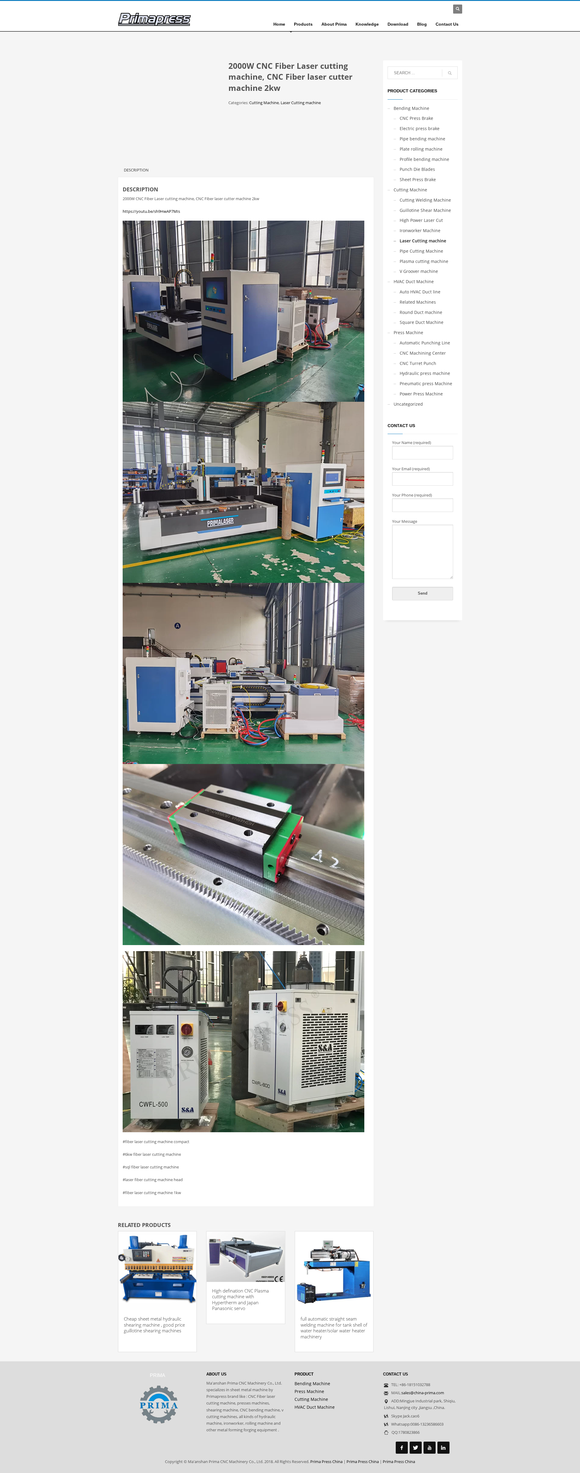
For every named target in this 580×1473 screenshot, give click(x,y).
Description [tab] (136, 170)
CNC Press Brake (416, 118)
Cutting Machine (264, 102)
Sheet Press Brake (418, 179)
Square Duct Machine (421, 322)
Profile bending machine (424, 159)
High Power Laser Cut (421, 220)
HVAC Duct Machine (414, 281)
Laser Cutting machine (301, 102)
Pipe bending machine (422, 139)
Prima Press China (326, 1461)
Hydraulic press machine (425, 373)
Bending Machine (411, 108)
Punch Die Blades (417, 169)
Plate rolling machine (421, 149)
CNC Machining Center (423, 353)
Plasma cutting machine (424, 261)
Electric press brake (420, 128)
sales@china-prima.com (422, 1392)
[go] (450, 73)
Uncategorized (408, 404)
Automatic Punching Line (425, 343)
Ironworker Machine (420, 230)
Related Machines (418, 302)
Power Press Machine (421, 394)
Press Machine (408, 332)
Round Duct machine (421, 312)
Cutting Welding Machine (425, 200)
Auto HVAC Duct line (420, 292)
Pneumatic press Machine (426, 383)
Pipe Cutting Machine (421, 251)
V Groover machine (419, 271)
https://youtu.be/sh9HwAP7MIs (151, 211)
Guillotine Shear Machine (425, 210)
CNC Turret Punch (418, 363)
